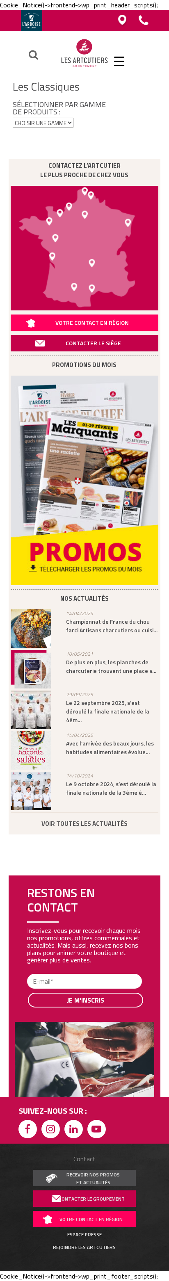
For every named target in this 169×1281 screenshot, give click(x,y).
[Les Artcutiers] (84, 67)
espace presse (84, 1234)
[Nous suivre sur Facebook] (29, 1130)
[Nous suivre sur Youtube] (98, 1130)
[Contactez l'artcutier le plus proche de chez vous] (85, 248)
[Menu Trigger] (119, 61)
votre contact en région (91, 1219)
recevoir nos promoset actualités (93, 1178)
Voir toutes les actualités (84, 823)
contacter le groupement (92, 1199)
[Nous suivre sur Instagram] (52, 1130)
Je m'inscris (85, 1000)
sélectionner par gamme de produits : (59, 108)
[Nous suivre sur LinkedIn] (75, 1130)
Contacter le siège (93, 343)
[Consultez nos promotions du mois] (85, 480)
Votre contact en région (92, 322)
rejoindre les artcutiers (84, 1247)
